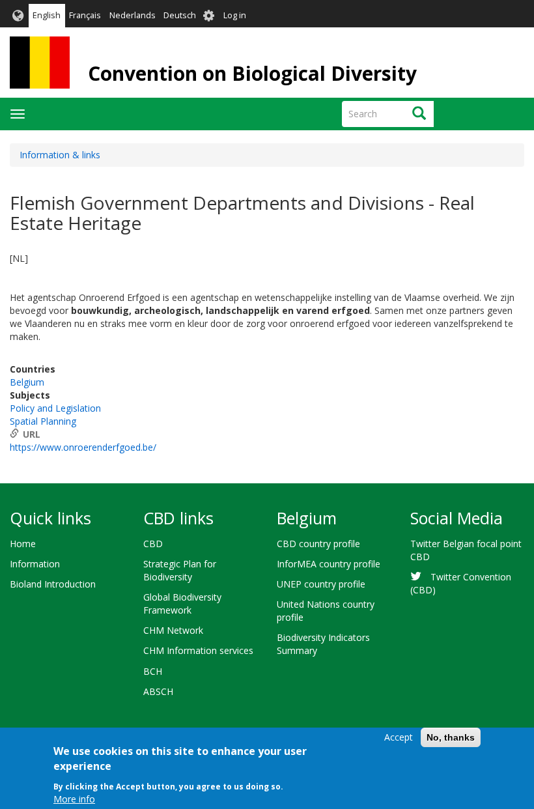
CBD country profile (318, 543)
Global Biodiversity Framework (182, 603)
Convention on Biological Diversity (252, 73)
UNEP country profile (321, 584)
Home (23, 543)
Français (85, 15)
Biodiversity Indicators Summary (323, 644)
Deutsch (179, 15)
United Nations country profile (325, 610)
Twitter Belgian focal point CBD (466, 550)
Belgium (27, 382)
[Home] (40, 62)
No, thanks (451, 737)
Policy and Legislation (55, 408)
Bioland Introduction (53, 584)
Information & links (60, 155)
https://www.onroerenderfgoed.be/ (83, 447)
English (47, 15)
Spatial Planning (43, 421)
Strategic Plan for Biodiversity (179, 570)
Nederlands (132, 15)
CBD (153, 543)
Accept (398, 737)
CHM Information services (198, 650)
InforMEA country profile (328, 564)
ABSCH (158, 691)
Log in (234, 15)
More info (74, 799)
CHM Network (173, 630)
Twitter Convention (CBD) (460, 583)
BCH (152, 671)
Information (35, 564)
